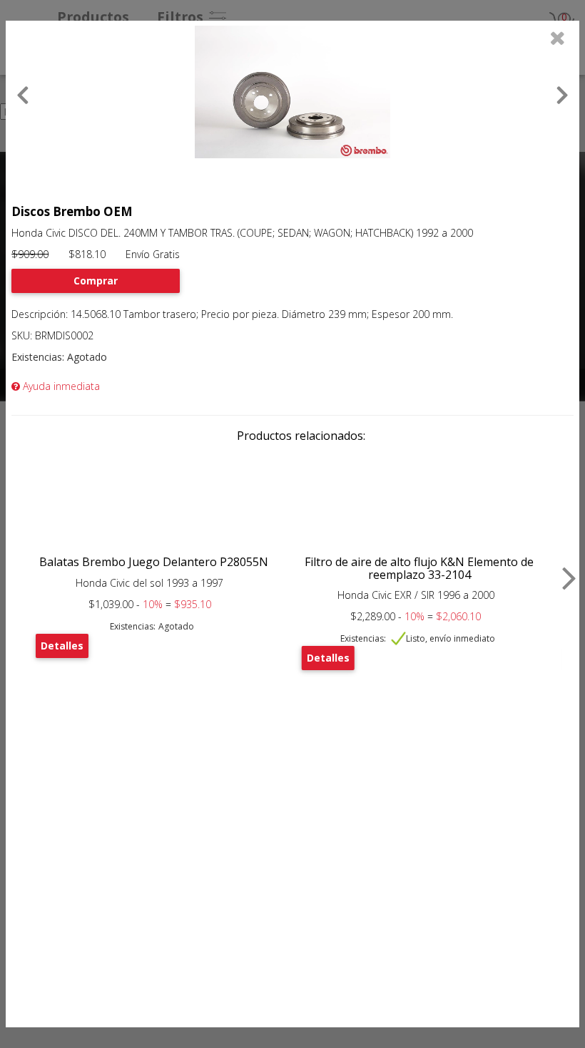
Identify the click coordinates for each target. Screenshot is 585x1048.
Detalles (62, 645)
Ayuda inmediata (60, 386)
